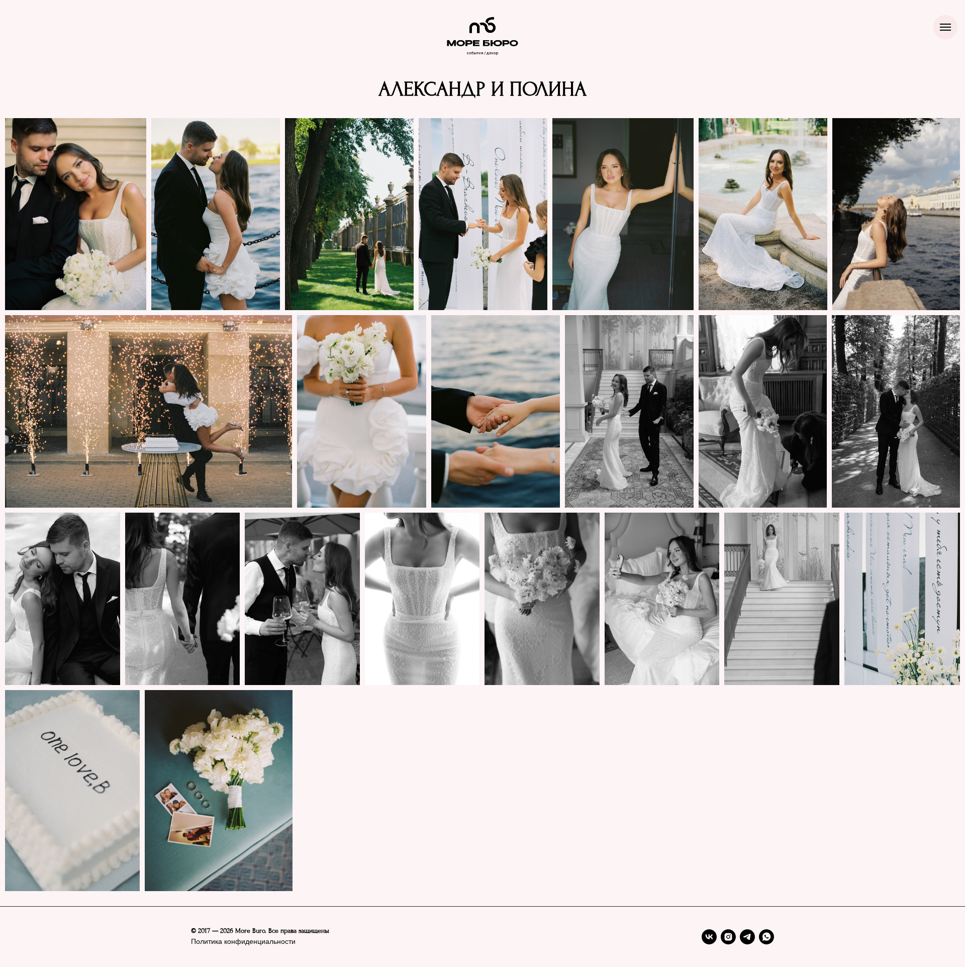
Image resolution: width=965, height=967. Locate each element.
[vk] (709, 936)
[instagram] (728, 936)
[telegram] (747, 936)
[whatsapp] (766, 936)
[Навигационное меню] (945, 27)
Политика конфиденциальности (243, 941)
